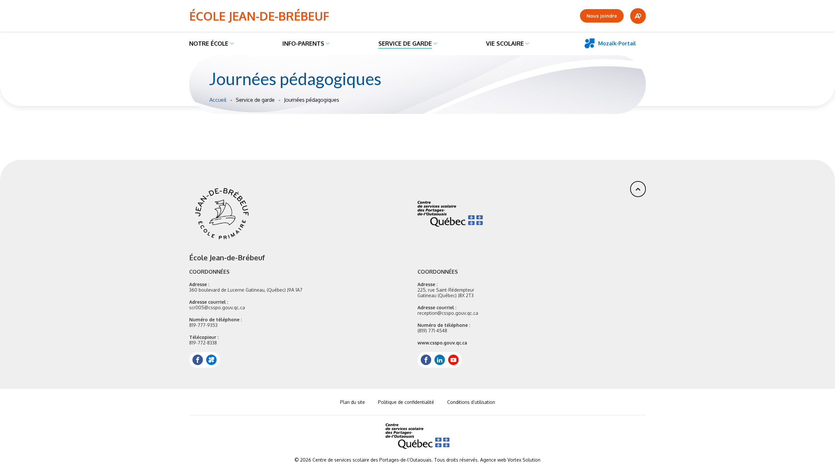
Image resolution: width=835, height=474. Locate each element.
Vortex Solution (524, 460)
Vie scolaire (505, 43)
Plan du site (352, 402)
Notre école (208, 43)
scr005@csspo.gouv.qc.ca (217, 307)
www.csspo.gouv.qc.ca (442, 342)
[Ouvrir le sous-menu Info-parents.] (327, 43)
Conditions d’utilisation (471, 402)
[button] (638, 189)
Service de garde (405, 43)
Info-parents (303, 43)
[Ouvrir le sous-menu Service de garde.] (435, 43)
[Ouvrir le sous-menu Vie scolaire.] (527, 43)
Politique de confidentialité (406, 402)
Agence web (493, 460)
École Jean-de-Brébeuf (259, 15)
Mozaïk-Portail (617, 43)
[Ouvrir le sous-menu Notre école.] (232, 43)
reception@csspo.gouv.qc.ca (448, 313)
